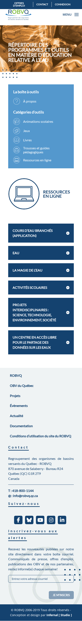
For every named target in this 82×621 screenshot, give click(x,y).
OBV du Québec (21, 385)
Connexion (62, 4)
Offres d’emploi (19, 4)
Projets (15, 396)
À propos (29, 101)
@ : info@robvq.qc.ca (23, 496)
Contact (42, 4)
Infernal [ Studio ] (59, 615)
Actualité (16, 416)
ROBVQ (16, 375)
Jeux (26, 131)
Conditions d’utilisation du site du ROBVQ (40, 436)
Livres (27, 140)
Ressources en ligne (37, 160)
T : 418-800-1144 (21, 491)
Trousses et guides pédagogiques (36, 150)
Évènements (19, 406)
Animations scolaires (38, 121)
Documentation (21, 426)
